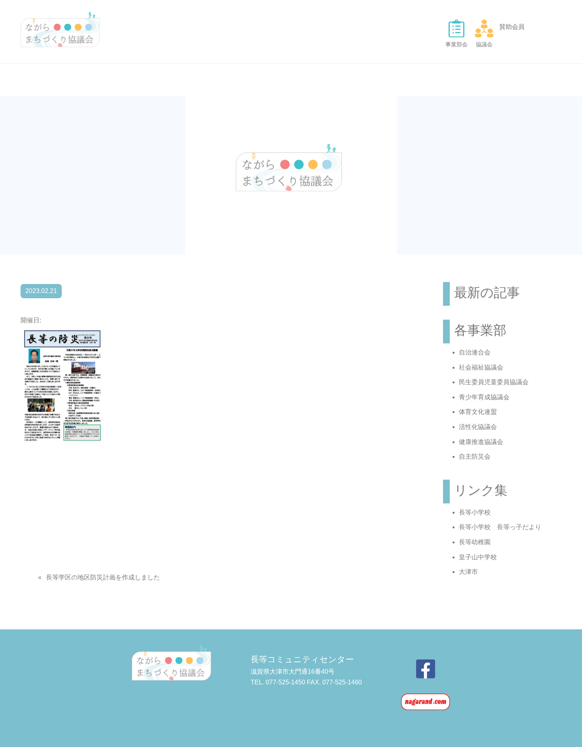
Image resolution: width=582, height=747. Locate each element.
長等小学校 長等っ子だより (500, 527)
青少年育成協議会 (484, 397)
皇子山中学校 (478, 557)
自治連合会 (475, 352)
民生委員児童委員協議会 (494, 382)
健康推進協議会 (481, 441)
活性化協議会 (478, 426)
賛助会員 (512, 26)
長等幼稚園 (475, 542)
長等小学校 (475, 512)
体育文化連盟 (478, 411)
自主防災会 (475, 456)
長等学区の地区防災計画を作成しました (103, 577)
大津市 (468, 571)
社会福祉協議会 (481, 367)
